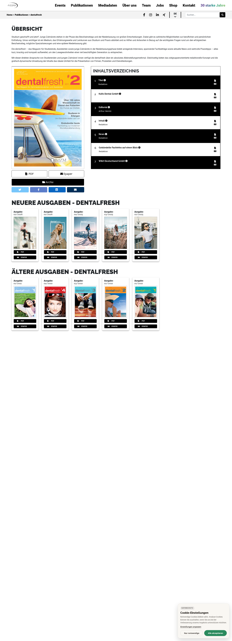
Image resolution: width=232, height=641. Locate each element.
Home (9, 15)
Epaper (68, 174)
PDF (31, 174)
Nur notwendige (191, 633)
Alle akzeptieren (215, 633)
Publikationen (21, 15)
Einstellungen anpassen (190, 627)
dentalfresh (36, 15)
